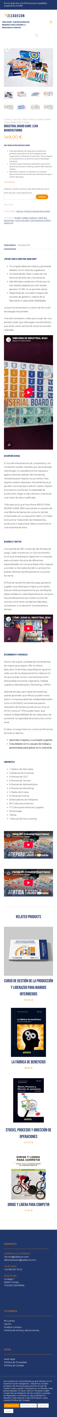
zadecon (8, 223)
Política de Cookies (14, 1365)
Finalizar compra (12, 1327)
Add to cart (28, 945)
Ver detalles (28, 953)
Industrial (9, 220)
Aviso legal (9, 1359)
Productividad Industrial (37, 211)
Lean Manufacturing (40, 220)
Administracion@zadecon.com (20, 1260)
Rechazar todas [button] (28, 1405)
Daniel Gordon (29, 218)
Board (17, 218)
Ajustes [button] (9, 1411)
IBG (45, 218)
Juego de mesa (22, 220)
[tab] (11, 245)
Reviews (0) (24, 245)
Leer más (43, 1405)
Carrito (7, 1324)
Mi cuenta (9, 1321)
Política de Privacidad (15, 1362)
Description (10, 245)
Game (40, 218)
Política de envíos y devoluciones (21, 1330)
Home (7, 119)
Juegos (16, 119)
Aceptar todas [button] (12, 1405)
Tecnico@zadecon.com (16, 1257)
